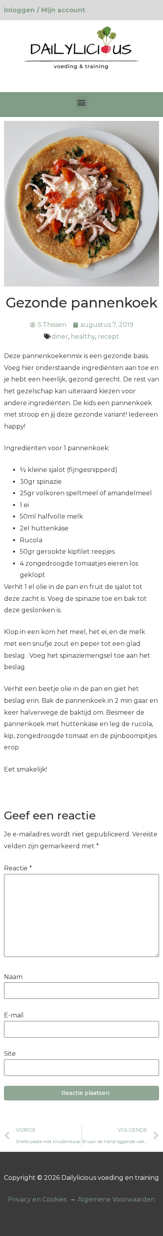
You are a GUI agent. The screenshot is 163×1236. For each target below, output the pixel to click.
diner (59, 336)
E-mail (14, 1015)
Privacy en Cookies (37, 1199)
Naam (13, 977)
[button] (81, 102)
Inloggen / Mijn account (44, 10)
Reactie (18, 868)
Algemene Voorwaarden (116, 1199)
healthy (83, 336)
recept (108, 336)
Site (10, 1054)
